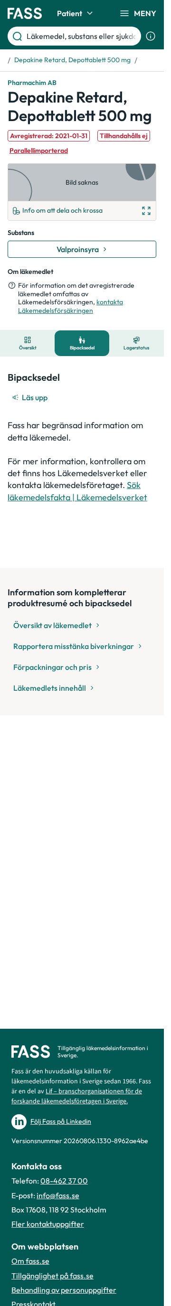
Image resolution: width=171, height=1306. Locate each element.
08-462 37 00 (64, 1180)
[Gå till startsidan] (24, 13)
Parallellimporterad (39, 150)
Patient (69, 13)
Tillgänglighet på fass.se (52, 1275)
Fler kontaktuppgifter (47, 1224)
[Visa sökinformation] (150, 36)
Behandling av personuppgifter (63, 1290)
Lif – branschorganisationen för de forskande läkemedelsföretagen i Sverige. (76, 1096)
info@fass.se (58, 1195)
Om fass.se (30, 1261)
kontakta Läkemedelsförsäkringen (70, 306)
